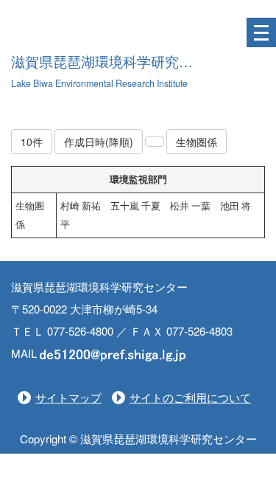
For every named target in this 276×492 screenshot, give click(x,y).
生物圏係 (196, 141)
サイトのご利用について (190, 397)
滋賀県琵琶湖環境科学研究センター (123, 62)
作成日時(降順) (98, 141)
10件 (32, 141)
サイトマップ (68, 397)
